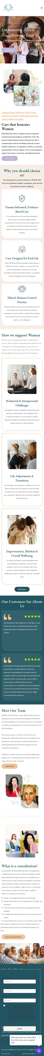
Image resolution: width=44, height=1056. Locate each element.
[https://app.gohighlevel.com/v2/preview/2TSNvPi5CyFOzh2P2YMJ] (8, 8)
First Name (7, 977)
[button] (41, 8)
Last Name (7, 987)
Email (6, 996)
